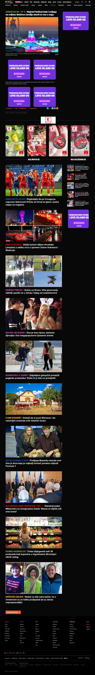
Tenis (21, 635)
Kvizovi (71, 640)
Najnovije (88, 627)
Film (36, 626)
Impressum (7, 658)
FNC (21, 640)
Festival (11, 112)
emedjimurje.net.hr (23, 665)
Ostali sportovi (23, 638)
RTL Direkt (7, 633)
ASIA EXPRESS (67, 2)
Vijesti (6, 624)
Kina (7, 112)
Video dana (72, 642)
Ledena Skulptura (23, 112)
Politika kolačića (31, 658)
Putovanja (53, 5)
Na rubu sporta (23, 631)
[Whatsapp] (52, 108)
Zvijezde (37, 624)
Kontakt (47, 658)
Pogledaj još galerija (12, 612)
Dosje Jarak (7, 638)
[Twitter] (50, 108)
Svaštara (71, 638)
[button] (7, 137)
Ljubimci (40, 5)
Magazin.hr (23, 108)
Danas (7, 622)
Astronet (71, 624)
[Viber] (55, 108)
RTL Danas (7, 631)
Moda (46, 5)
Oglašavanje (14, 658)
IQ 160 (59, 2)
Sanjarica (88, 629)
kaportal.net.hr (38, 665)
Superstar (37, 638)
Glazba (37, 629)
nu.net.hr (83, 665)
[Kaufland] (47, 120)
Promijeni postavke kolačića (56, 658)
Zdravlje (69, 5)
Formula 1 (22, 642)
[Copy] (57, 108)
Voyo (36, 645)
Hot (31, 2)
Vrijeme (6, 640)
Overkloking (72, 633)
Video (88, 624)
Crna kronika (7, 629)
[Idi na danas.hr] (19, 2)
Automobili (88, 5)
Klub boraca (22, 629)
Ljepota (33, 5)
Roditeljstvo (61, 5)
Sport (26, 2)
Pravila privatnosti (40, 658)
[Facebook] (48, 108)
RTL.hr (6, 665)
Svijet (6, 626)
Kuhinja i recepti (24, 5)
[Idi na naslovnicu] (9, 3)
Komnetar (72, 631)
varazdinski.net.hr (47, 665)
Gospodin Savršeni (39, 640)
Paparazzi (37, 631)
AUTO (54, 2)
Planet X (71, 635)
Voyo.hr (16, 665)
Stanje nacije (7, 635)
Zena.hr (11, 665)
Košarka (21, 633)
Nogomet (22, 624)
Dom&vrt (16, 5)
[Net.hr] (87, 658)
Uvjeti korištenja (22, 658)
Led (16, 112)
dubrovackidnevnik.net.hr (66, 665)
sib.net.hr (31, 665)
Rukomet (22, 626)
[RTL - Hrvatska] (81, 658)
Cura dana (72, 626)
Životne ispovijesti (78, 5)
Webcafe (44, 2)
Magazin (36, 2)
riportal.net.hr (56, 665)
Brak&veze (8, 5)
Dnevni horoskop (73, 629)
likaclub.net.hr (22, 666)
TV (36, 633)
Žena (49, 2)
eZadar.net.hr (76, 665)
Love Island (38, 635)
